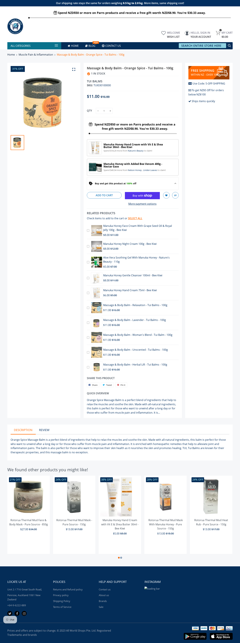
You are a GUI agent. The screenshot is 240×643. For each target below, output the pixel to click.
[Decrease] (98, 111)
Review (44, 430)
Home (11, 54)
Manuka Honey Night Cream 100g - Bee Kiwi (130, 244)
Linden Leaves (150, 170)
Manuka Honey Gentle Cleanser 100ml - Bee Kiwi (132, 275)
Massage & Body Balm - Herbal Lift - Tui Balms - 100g (135, 364)
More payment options (142, 204)
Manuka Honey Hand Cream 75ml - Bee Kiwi (130, 290)
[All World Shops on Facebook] (17, 613)
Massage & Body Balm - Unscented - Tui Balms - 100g (135, 349)
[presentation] (14, 518)
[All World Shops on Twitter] (9, 613)
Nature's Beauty (136, 150)
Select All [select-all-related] (135, 218)
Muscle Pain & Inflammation (36, 54)
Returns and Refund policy (68, 589)
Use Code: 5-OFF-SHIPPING (208, 83)
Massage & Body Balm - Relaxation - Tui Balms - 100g (135, 305)
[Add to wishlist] (166, 195)
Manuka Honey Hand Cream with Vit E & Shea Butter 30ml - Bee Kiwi (119, 524)
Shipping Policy (61, 601)
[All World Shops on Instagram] (24, 613)
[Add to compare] (175, 195)
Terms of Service (62, 607)
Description (23, 430)
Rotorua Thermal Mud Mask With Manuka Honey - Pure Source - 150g (165, 524)
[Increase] (110, 111)
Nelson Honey (135, 170)
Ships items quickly (203, 101)
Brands (103, 601)
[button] (119, 558)
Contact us (105, 589)
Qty (89, 110)
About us (104, 595)
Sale (101, 607)
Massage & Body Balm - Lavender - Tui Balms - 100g (134, 320)
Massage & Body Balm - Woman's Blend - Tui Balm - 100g (137, 335)
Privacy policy (61, 595)
